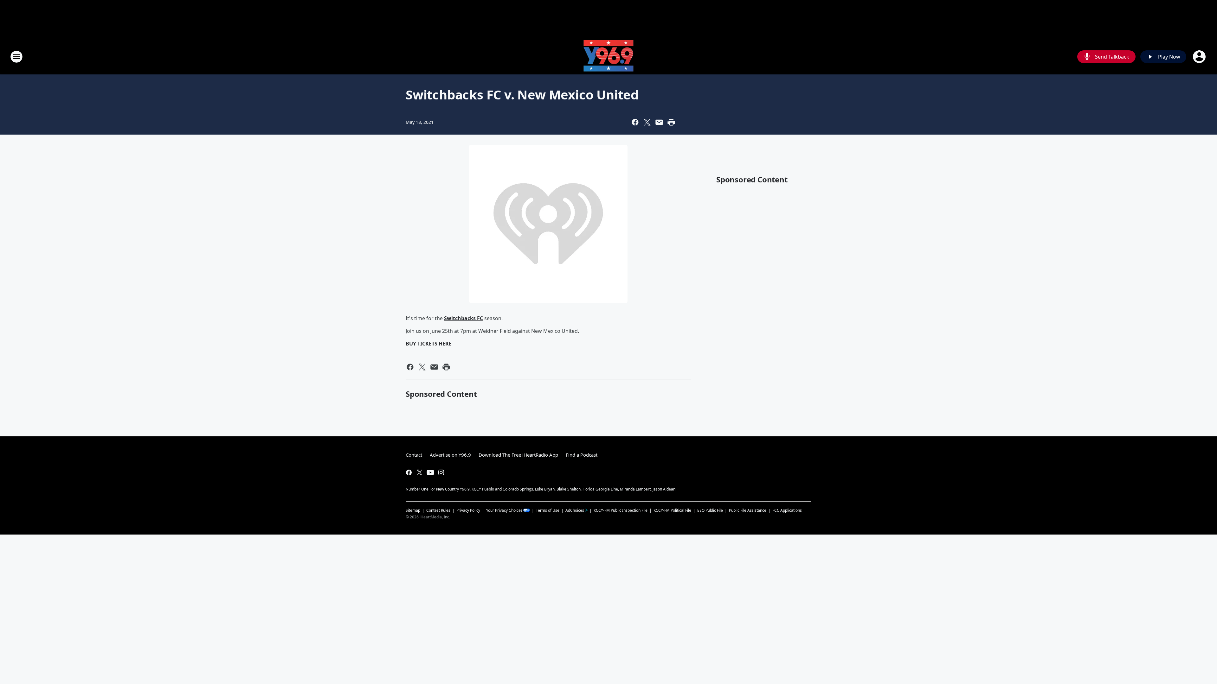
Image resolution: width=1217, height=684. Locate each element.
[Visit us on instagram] (441, 472)
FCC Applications (787, 510)
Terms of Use (547, 510)
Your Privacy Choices (504, 510)
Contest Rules (438, 510)
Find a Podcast (581, 455)
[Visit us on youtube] (430, 472)
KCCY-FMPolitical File (672, 510)
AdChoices (574, 510)
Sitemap (413, 510)
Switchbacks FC (463, 318)
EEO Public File (710, 510)
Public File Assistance (747, 510)
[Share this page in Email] (659, 122)
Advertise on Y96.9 (450, 455)
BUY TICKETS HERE (429, 343)
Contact (414, 455)
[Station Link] (608, 56)
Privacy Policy (468, 510)
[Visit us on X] (419, 472)
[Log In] (1200, 56)
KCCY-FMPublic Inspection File (620, 510)
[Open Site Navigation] (16, 56)
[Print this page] (671, 122)
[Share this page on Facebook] (635, 122)
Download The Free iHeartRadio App (518, 455)
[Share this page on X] (647, 122)
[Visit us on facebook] (409, 472)
